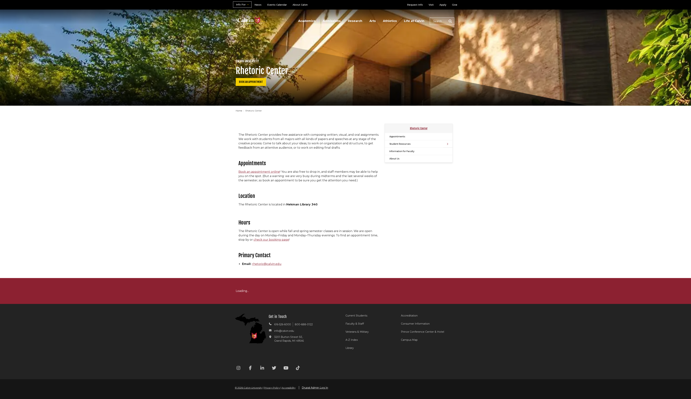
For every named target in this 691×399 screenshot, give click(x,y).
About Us (394, 158)
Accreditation (409, 315)
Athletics (390, 21)
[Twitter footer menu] (274, 368)
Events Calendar (277, 4)
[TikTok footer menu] (298, 368)
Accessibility (288, 387)
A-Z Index (352, 339)
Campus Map (409, 339)
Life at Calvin (414, 21)
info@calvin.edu (284, 330)
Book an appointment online (259, 171)
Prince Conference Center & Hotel (422, 331)
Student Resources (399, 144)
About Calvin (300, 4)
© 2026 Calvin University (248, 387)
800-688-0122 (304, 324)
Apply (442, 4)
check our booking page (271, 239)
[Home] (251, 16)
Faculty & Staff (355, 323)
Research (355, 21)
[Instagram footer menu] (238, 368)
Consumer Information (415, 323)
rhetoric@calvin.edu (266, 264)
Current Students (356, 315)
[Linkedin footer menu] (262, 368)
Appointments (397, 136)
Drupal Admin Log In (315, 387)
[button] (442, 21)
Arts (372, 21)
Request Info (415, 4)
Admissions (332, 21)
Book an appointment (251, 82)
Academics (306, 21)
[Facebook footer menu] (250, 368)
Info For (241, 4)
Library (350, 348)
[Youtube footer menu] (286, 368)
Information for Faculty (401, 151)
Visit (431, 4)
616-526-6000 (282, 324)
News (257, 4)
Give (454, 4)
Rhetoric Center (419, 128)
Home (239, 110)
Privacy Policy (272, 387)
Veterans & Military (357, 331)
